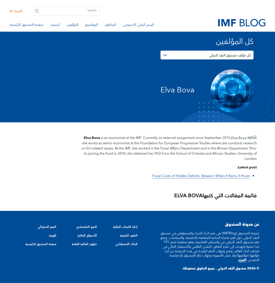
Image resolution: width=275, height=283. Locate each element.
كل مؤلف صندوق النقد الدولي (230, 55)
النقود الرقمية (129, 235)
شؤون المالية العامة (84, 244)
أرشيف (55, 25)
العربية (18, 11)
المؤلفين (72, 25)
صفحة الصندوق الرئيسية (26, 25)
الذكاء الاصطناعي (126, 244)
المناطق (110, 25)
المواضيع (91, 25)
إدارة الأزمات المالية (125, 227)
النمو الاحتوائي (47, 227)
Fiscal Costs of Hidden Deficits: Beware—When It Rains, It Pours (201, 176)
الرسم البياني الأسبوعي (138, 25)
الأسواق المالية (87, 235)
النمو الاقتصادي (86, 227)
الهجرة (52, 235)
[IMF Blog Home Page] (241, 22)
